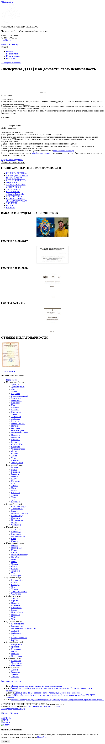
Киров (14, 552)
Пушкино (15, 437)
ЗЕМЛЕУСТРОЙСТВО (16, 201)
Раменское (15, 440)
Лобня (14, 414)
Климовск (15, 403)
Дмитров (15, 384)
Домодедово (16, 389)
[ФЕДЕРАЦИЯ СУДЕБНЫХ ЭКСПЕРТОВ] (10, 22)
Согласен (5, 742)
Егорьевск (15, 394)
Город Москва (12, 380)
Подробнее (42, 737)
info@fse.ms (6, 40)
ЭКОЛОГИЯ (11, 203)
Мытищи (15, 421)
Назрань (14, 651)
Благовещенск (17, 624)
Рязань (14, 490)
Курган (14, 582)
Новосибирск (17, 612)
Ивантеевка (16, 400)
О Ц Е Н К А (12, 182)
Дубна (14, 391)
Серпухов (15, 446)
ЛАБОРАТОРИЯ (13, 187)
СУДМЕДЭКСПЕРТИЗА (17, 175)
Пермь (14, 562)
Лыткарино (16, 417)
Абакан (14, 598)
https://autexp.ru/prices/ (41, 153)
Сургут (14, 587)
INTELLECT (11, 205)
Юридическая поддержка (12, 160)
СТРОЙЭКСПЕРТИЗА (16, 180)
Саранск (15, 566)
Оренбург (15, 557)
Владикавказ (16, 644)
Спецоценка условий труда (13, 709)
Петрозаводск (17, 520)
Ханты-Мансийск (19, 591)
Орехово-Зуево (17, 430)
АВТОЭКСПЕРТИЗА (15, 185)
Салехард (15, 585)
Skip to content (7, 2)
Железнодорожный (19, 396)
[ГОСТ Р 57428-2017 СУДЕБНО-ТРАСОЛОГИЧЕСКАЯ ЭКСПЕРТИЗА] (52, 263)
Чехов (13, 458)
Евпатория (16, 660)
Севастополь (16, 663)
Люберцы (15, 419)
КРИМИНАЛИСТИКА (16, 173)
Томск (14, 619)
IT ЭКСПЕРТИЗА (14, 178)
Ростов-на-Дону (18, 536)
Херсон (14, 670)
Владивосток (17, 626)
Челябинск (16, 594)
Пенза (14, 559)
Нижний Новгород (19, 555)
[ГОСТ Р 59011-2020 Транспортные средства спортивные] (52, 297)
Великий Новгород (19, 513)
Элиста (14, 541)
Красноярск (16, 608)
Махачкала (16, 649)
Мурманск (15, 518)
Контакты (10, 58)
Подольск (15, 435)
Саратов (14, 568)
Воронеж (15, 474)
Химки (14, 456)
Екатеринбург (17, 580)
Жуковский (16, 398)
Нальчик (15, 654)
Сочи (13, 539)
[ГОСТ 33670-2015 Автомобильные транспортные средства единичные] (52, 332)
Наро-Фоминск (18, 423)
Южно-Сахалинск (19, 637)
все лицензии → (8, 371)
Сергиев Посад (17, 444)
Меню (4, 47)
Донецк (14, 674)
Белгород (15, 467)
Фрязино (15, 453)
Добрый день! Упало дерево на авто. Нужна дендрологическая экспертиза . (48, 693)
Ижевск (14, 545)
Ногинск (15, 426)
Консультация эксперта (11, 681)
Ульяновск (15, 571)
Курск (14, 483)
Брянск (14, 469)
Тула (13, 499)
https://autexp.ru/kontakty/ (63, 151)
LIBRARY (10, 208)
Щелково (15, 460)
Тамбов (14, 495)
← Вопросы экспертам (11, 63)
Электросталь (17, 463)
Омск (13, 617)
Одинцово (15, 428)
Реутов (14, 442)
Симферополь (17, 665)
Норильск (15, 614)
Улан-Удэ (15, 631)
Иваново (15, 476)
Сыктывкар (16, 525)
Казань (14, 550)
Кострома (15, 481)
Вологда (14, 511)
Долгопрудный (17, 387)
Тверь (13, 497)
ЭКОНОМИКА (13, 189)
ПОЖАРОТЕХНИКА (15, 198)
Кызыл (14, 610)
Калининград (17, 515)
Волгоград (15, 532)
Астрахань (15, 529)
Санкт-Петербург (18, 506)
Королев (15, 410)
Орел (13, 488)
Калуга (14, 479)
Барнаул (14, 601)
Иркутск (15, 603)
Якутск (14, 640)
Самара (14, 564)
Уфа (13, 573)
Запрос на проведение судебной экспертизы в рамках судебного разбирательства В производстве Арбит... (57, 700)
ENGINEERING (13, 192)
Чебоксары (16, 575)
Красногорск (17, 412)
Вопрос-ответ (12, 54)
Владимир (15, 472)
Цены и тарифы (13, 56)
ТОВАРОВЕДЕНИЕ (15, 194)
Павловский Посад (19, 433)
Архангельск (17, 509)
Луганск (15, 677)
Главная (9, 51)
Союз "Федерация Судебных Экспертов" (44, 706)
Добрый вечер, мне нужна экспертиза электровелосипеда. (36, 686)
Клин (13, 405)
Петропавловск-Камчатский (23, 628)
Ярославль (15, 502)
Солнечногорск (18, 449)
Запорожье (16, 672)
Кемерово (15, 605)
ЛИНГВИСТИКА (14, 196)
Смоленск (15, 492)
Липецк (14, 486)
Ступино (15, 451)
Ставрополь (16, 656)
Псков (14, 522)
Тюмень (14, 589)
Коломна (15, 407)
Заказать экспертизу (10, 44)
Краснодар (16, 534)
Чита (13, 635)
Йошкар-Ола (16, 548)
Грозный (15, 647)
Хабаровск (16, 633)
